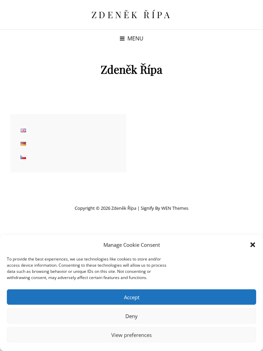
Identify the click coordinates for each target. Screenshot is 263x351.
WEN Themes (174, 208)
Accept (131, 297)
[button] (252, 244)
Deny (131, 316)
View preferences (131, 334)
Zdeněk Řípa (131, 15)
